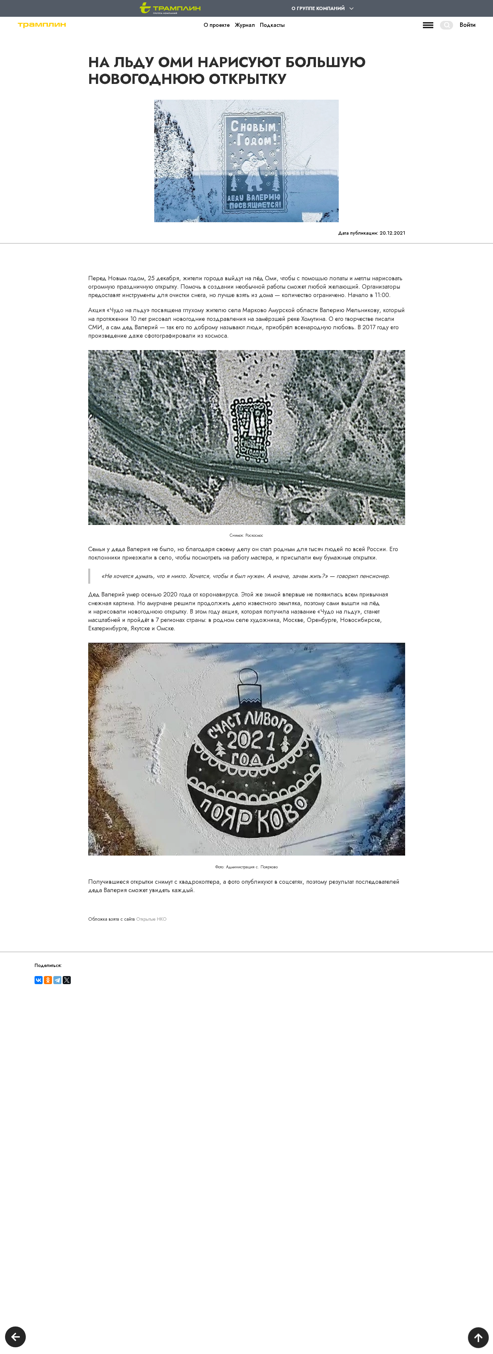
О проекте (217, 25)
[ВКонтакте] (39, 980)
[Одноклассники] (48, 980)
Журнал (245, 25)
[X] (67, 980)
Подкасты (272, 25)
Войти (468, 25)
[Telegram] (57, 980)
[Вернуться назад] (15, 1337)
